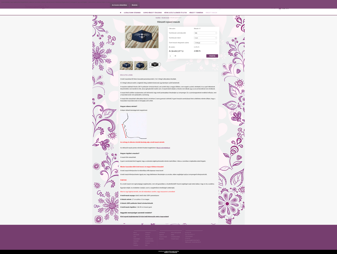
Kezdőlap (158, 17)
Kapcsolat (135, 241)
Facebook (135, 245)
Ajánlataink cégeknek (162, 233)
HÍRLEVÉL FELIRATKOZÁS (149, 238)
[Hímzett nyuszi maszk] (141, 26)
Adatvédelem (136, 239)
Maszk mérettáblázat (163, 148)
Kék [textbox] (196, 33)
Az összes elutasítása (119, 5)
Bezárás (134, 5)
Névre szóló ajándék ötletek (176, 233)
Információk (136, 234)
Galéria (135, 243)
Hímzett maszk (165, 17)
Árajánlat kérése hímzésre (149, 242)
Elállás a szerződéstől (170, 252)
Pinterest (147, 234)
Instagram (148, 232)
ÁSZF (134, 236)
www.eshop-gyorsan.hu (172, 251)
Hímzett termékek (175, 236)
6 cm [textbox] (196, 38)
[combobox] (205, 33)
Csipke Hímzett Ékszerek (163, 238)
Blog (146, 245)
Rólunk (135, 232)
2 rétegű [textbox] (197, 43)
